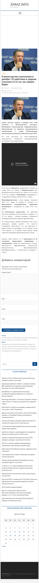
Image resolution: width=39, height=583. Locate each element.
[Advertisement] (19, 29)
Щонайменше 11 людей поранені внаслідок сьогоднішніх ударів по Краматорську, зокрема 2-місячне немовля (17, 394)
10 (6, 532)
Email (4, 309)
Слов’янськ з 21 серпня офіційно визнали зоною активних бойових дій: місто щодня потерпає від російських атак (17, 468)
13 (19, 532)
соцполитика (24, 92)
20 (19, 535)
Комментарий (6, 272)
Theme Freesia (21, 574)
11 (10, 532)
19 (15, 535)
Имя (3, 299)
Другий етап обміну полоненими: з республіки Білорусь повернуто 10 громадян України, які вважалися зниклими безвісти (19, 415)
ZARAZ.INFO (19, 4)
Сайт (3, 319)
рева (19, 92)
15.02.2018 (6, 88)
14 (24, 532)
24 (6, 539)
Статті (4, 73)
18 (10, 535)
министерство (13, 92)
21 (24, 535)
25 (10, 539)
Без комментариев (17, 88)
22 (28, 535)
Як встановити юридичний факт (12, 487)
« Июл (4, 546)
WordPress (29, 574)
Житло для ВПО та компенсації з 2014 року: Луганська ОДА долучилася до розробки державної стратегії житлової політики (19, 481)
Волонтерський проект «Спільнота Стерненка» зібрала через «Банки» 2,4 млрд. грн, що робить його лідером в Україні (19, 402)
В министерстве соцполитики (7, 91)
